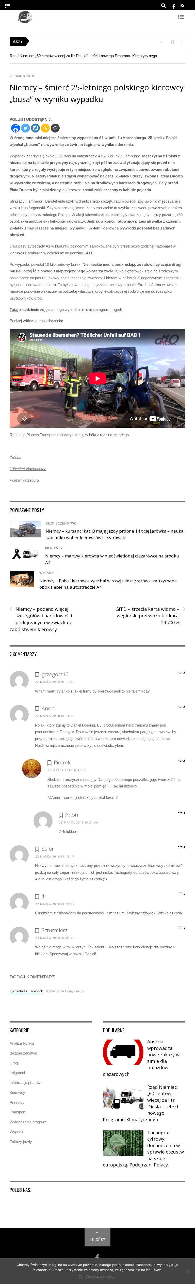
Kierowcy (54, 548)
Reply (181, 671)
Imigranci (17, 1073)
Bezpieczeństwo (61, 523)
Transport (17, 1112)
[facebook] (173, 5)
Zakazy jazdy (21, 1142)
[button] (161, 42)
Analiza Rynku (22, 1043)
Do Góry (97, 1239)
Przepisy (17, 1102)
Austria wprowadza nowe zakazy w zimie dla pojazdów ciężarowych (141, 1058)
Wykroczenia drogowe (28, 1122)
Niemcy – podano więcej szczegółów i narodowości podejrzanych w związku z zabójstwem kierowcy (41, 619)
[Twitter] (25, 128)
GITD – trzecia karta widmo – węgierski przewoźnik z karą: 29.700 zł (150, 615)
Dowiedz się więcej (101, 1276)
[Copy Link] (45, 128)
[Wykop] (35, 128)
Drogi (14, 1063)
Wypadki (47, 573)
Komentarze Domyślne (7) (65, 991)
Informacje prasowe (26, 1082)
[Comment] (55, 128)
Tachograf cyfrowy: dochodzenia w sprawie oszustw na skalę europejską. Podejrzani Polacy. (143, 1148)
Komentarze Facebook (26, 991)
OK (81, 1276)
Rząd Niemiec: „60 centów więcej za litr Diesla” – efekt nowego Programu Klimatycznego (83, 56)
